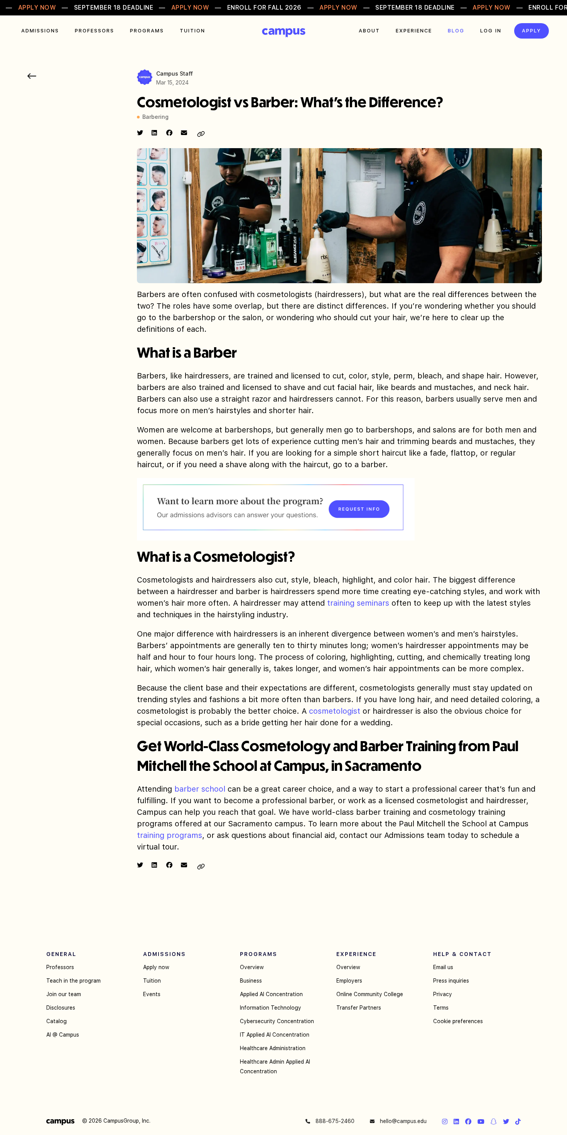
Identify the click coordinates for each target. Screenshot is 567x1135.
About (369, 31)
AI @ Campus (62, 1035)
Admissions (40, 31)
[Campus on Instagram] (444, 1121)
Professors (94, 31)
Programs (147, 31)
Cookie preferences (458, 1021)
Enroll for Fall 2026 (264, 7)
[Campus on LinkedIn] (456, 1121)
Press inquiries (451, 981)
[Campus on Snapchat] (494, 1121)
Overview (252, 967)
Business (251, 981)
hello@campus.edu (402, 1121)
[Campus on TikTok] (518, 1121)
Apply (531, 31)
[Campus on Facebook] (468, 1121)
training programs (169, 835)
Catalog (56, 1021)
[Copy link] (201, 134)
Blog (456, 31)
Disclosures (60, 1008)
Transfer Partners (358, 1008)
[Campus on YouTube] (481, 1121)
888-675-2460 (334, 1121)
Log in (490, 31)
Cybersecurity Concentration (277, 1021)
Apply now (156, 967)
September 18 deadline (114, 7)
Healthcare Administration (272, 1048)
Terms (441, 1008)
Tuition (192, 31)
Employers (349, 981)
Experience (414, 31)
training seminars (358, 603)
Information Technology (270, 1008)
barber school (199, 789)
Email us (443, 967)
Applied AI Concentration (271, 994)
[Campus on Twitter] (506, 1121)
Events (151, 994)
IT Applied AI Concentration (274, 1035)
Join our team (63, 994)
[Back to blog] (32, 76)
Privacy (442, 994)
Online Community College (369, 994)
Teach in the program (73, 981)
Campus (283, 32)
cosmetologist (336, 711)
